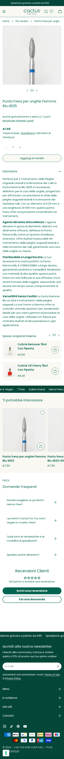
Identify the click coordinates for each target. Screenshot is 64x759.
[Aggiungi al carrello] (55, 350)
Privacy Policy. (13, 678)
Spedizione (28, 133)
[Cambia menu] (4, 11)
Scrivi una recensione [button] (32, 591)
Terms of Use (52, 674)
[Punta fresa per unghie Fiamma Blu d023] (24, 430)
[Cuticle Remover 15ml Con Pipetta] (10, 350)
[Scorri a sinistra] (27, 90)
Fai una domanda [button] (32, 599)
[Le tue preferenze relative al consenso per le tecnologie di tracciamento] (6, 753)
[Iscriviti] (58, 666)
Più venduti (22, 21)
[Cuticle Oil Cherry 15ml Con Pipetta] (10, 371)
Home (6, 21)
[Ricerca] (46, 11)
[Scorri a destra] (36, 90)
